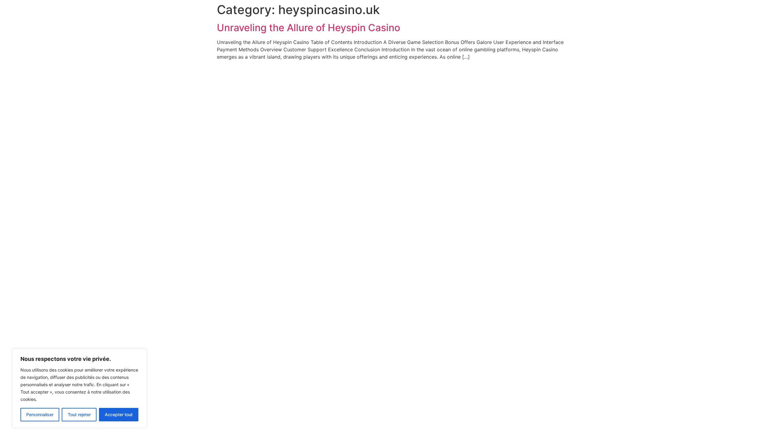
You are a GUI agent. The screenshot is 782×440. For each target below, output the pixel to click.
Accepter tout (119, 414)
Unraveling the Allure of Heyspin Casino (308, 28)
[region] (79, 388)
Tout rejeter (79, 414)
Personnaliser (39, 414)
